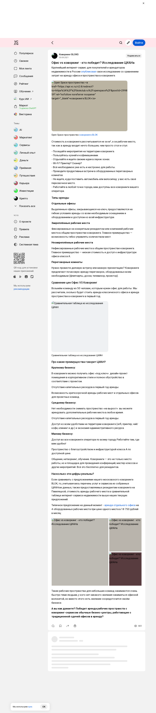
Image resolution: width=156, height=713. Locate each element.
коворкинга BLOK (88, 134)
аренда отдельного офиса (119, 505)
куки (30, 707)
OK (43, 706)
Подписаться (133, 56)
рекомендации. (22, 289)
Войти (139, 42)
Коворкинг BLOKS (68, 54)
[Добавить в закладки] (60, 626)
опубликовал (88, 71)
